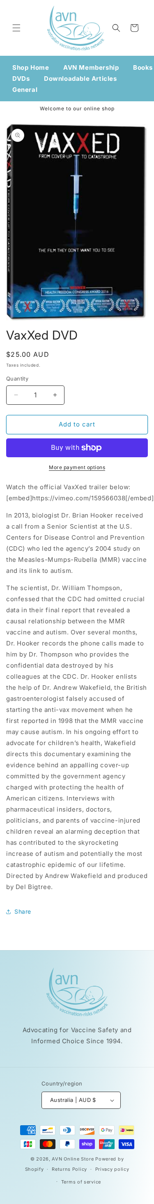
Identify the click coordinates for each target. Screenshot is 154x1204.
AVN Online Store (73, 1159)
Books (143, 67)
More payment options (77, 467)
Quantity (17, 378)
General (24, 89)
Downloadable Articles (80, 78)
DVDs (21, 78)
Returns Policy (69, 1169)
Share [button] (22, 911)
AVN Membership (91, 67)
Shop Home (30, 67)
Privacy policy (112, 1169)
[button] (16, 28)
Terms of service (81, 1182)
